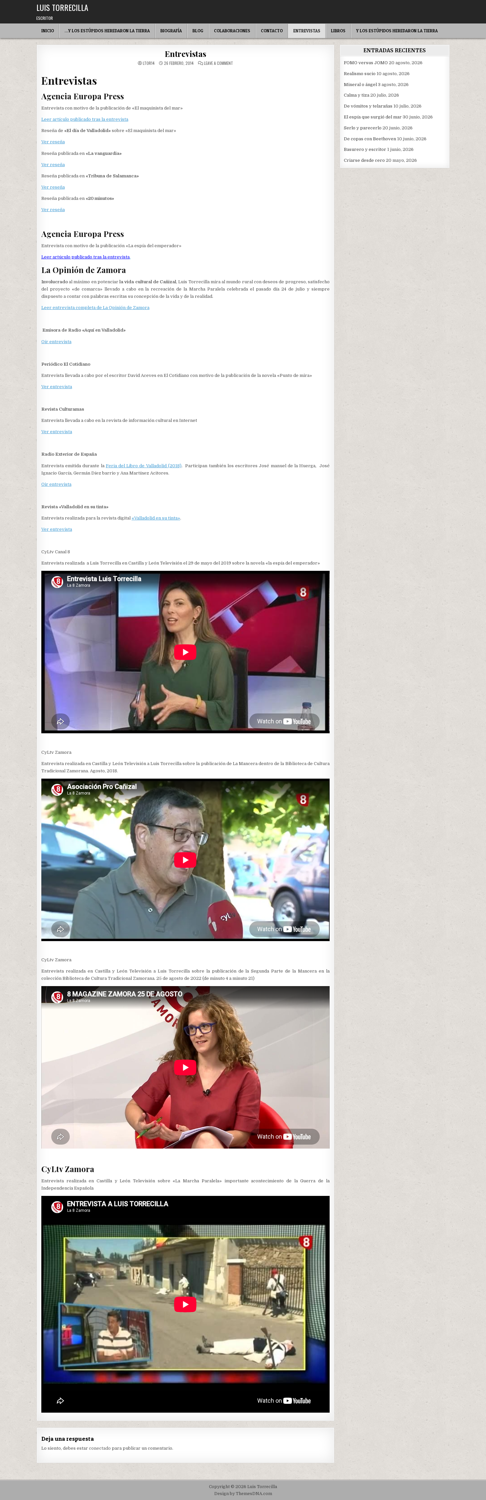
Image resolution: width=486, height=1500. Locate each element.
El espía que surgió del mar (373, 116)
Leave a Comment (218, 63)
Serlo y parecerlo (363, 127)
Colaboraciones (232, 30)
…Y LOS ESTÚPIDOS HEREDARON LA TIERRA (107, 30)
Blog (197, 30)
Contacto (272, 30)
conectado (100, 1448)
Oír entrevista (56, 341)
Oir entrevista (56, 484)
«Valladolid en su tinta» (156, 518)
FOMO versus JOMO (366, 62)
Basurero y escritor (365, 149)
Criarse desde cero (364, 160)
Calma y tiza (356, 95)
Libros (338, 30)
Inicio (47, 30)
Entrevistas (306, 30)
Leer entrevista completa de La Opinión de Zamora (95, 307)
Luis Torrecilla (62, 7)
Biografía (171, 30)
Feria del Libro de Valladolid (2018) (144, 465)
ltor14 (149, 63)
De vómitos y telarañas (368, 106)
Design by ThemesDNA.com (243, 1493)
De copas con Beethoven (370, 138)
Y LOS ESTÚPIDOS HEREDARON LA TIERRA (397, 30)
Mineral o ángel (360, 84)
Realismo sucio (360, 73)
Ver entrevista (56, 386)
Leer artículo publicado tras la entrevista (84, 119)
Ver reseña (53, 141)
